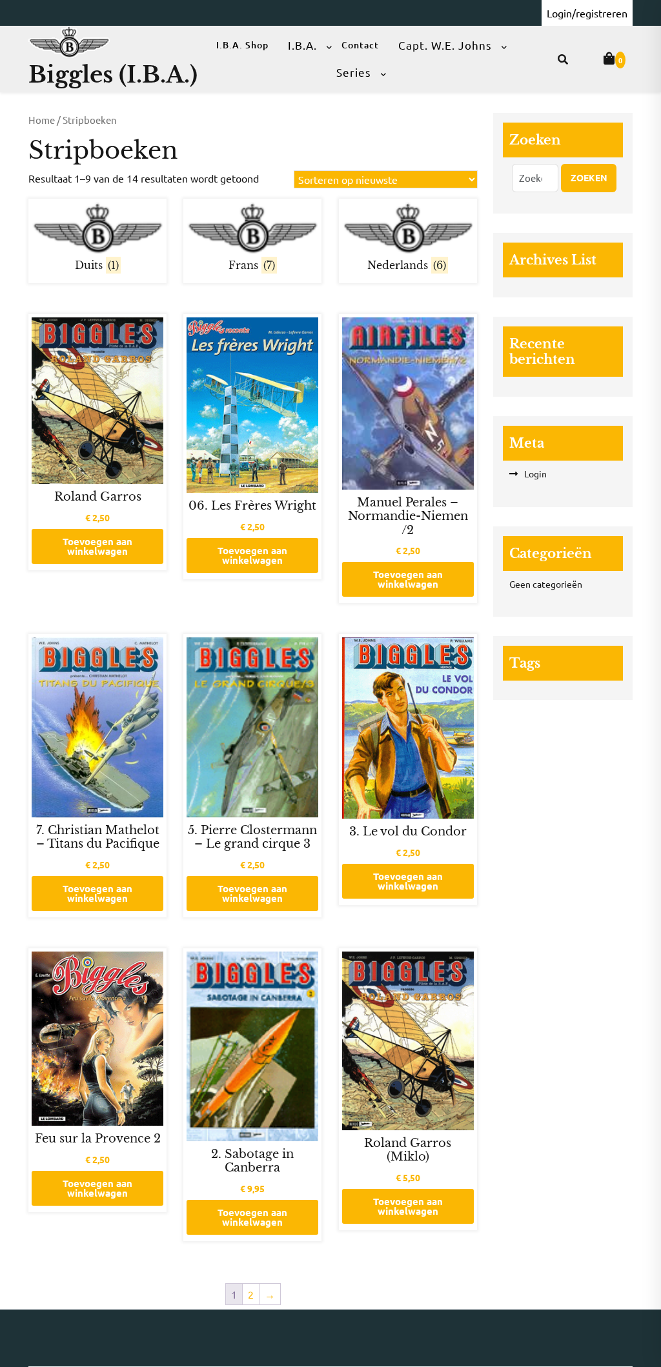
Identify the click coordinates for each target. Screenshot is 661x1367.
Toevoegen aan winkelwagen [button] (97, 546)
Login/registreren (587, 12)
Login (535, 473)
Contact (360, 45)
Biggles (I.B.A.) (113, 74)
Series (353, 72)
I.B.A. (302, 45)
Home (41, 120)
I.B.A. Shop (242, 45)
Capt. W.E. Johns (445, 45)
